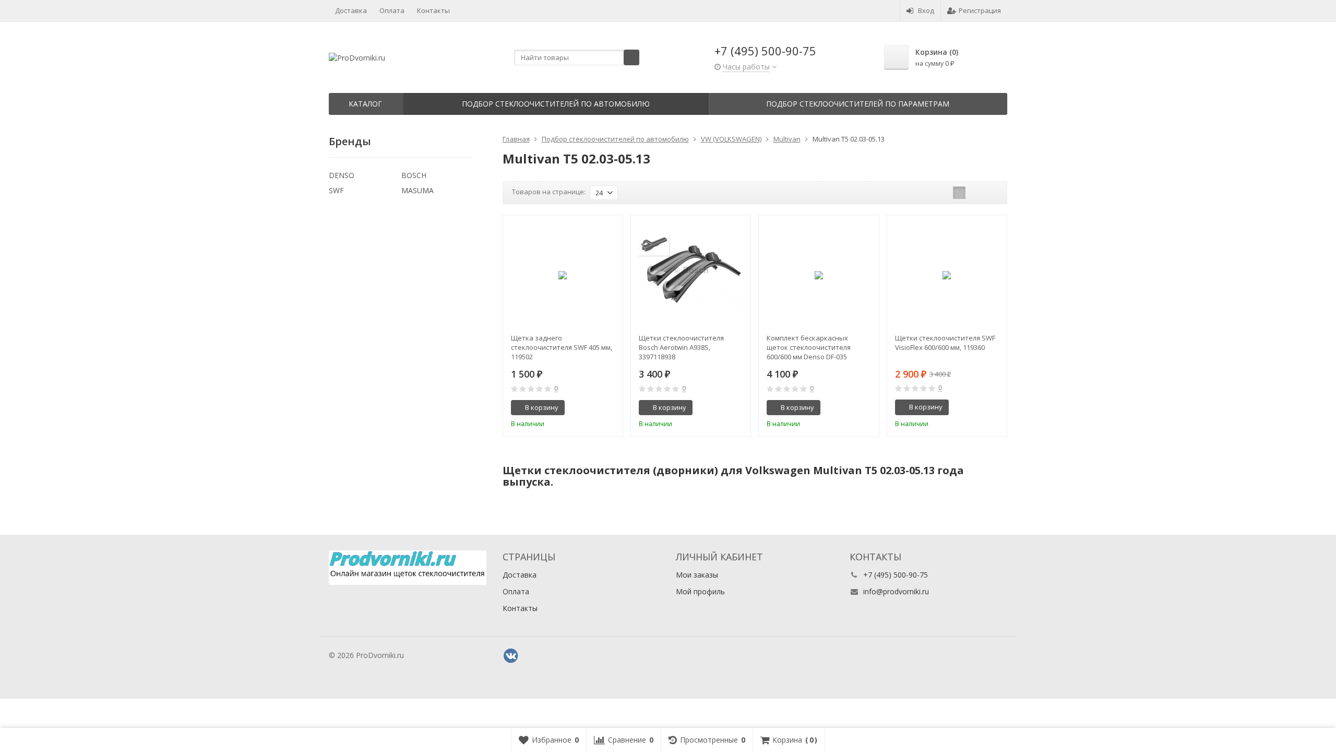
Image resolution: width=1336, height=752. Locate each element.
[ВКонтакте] (511, 656)
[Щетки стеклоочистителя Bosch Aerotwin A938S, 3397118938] (691, 275)
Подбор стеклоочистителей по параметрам (857, 104)
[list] (975, 192)
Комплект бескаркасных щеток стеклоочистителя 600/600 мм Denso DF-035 (809, 347)
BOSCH (413, 175)
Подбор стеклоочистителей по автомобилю (556, 104)
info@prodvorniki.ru (896, 591)
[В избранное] (611, 408)
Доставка (351, 10)
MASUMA (417, 190)
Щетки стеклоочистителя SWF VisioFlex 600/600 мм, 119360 (945, 342)
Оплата (391, 10)
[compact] (991, 192)
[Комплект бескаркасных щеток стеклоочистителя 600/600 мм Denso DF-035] (818, 275)
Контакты (433, 10)
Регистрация (980, 10)
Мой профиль (700, 591)
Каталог (365, 104)
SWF (336, 190)
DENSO (341, 175)
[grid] (959, 192)
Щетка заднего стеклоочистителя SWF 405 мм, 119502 (561, 347)
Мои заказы (697, 575)
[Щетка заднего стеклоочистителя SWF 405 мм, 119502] (563, 275)
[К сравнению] (595, 408)
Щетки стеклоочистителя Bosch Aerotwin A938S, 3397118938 (681, 347)
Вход (926, 10)
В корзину (541, 407)
